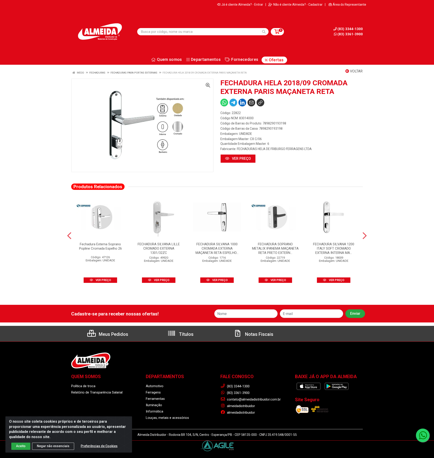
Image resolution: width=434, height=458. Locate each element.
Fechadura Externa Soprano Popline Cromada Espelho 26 (100, 246)
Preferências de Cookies (99, 446)
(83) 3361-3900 (350, 34)
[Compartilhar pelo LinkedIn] (242, 102)
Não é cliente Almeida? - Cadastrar (298, 4)
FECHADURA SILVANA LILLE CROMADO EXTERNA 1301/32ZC (159, 248)
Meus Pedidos (113, 334)
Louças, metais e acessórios (167, 418)
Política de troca (83, 386)
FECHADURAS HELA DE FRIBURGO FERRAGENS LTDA (274, 149)
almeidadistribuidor (240, 406)
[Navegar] (69, 236)
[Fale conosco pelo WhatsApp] (422, 435)
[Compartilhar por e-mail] (251, 102)
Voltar (356, 71)
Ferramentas (155, 399)
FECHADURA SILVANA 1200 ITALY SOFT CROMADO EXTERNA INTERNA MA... (333, 248)
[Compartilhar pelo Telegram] (233, 102)
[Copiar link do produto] (260, 102)
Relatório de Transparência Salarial (97, 392)
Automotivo (154, 386)
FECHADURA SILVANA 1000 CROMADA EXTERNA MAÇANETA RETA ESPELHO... (217, 248)
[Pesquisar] (264, 31)
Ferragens (153, 392)
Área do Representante (349, 4)
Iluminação (154, 405)
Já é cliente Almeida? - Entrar (242, 4)
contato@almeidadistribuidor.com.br (253, 399)
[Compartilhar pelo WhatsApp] (224, 102)
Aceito (21, 446)
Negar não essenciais (53, 446)
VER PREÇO (241, 158)
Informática (154, 411)
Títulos (185, 334)
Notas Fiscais (258, 334)
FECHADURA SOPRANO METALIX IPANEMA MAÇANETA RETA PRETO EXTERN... (275, 248)
